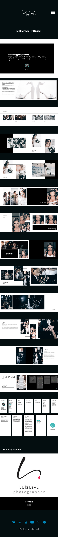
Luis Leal (34, 529)
